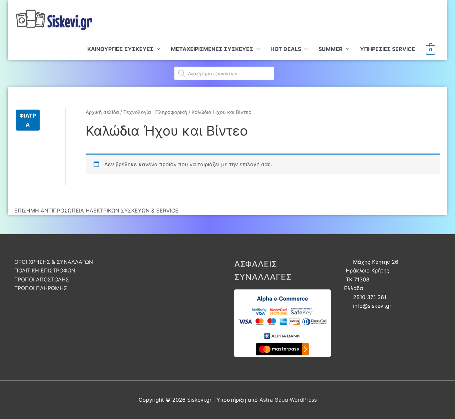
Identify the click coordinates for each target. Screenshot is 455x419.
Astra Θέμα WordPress (288, 399)
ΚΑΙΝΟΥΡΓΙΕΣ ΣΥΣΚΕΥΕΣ (120, 49)
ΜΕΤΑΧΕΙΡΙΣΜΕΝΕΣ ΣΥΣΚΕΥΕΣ (212, 49)
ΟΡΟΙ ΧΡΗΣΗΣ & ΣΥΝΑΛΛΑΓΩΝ (53, 261)
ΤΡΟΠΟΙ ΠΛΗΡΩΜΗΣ (40, 288)
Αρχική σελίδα (102, 112)
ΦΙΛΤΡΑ (27, 120)
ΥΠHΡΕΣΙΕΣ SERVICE (387, 49)
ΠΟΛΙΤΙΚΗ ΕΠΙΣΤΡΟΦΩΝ (44, 270)
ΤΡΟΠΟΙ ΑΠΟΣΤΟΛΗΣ (41, 279)
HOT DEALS (285, 49)
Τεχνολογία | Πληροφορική (155, 112)
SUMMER (330, 49)
